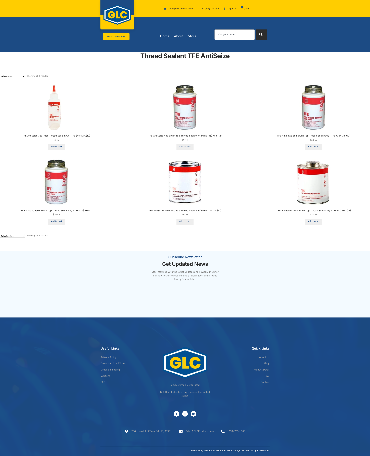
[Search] (261, 34)
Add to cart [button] (56, 146)
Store (192, 36)
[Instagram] (185, 413)
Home (165, 36)
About (179, 36)
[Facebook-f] (176, 413)
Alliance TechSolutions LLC (217, 450)
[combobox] (234, 34)
